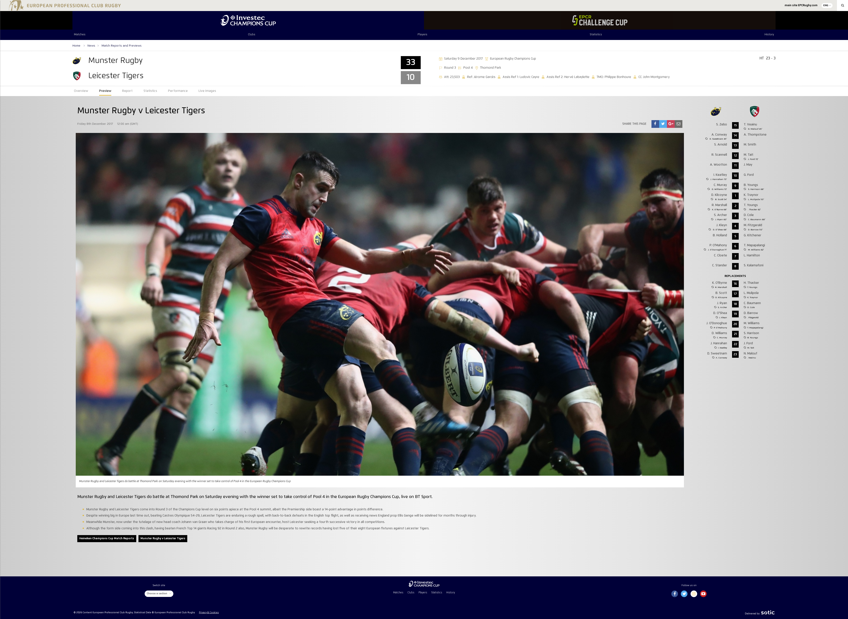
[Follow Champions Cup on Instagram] (694, 594)
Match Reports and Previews (122, 45)
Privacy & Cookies (209, 612)
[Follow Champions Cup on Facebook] (675, 594)
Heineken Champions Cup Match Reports (106, 538)
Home (76, 45)
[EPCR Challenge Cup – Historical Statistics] (600, 20)
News (91, 45)
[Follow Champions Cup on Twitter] (684, 594)
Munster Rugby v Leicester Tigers (162, 538)
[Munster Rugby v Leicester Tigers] (655, 124)
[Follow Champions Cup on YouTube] (703, 594)
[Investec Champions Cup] (248, 20)
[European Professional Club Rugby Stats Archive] (64, 8)
